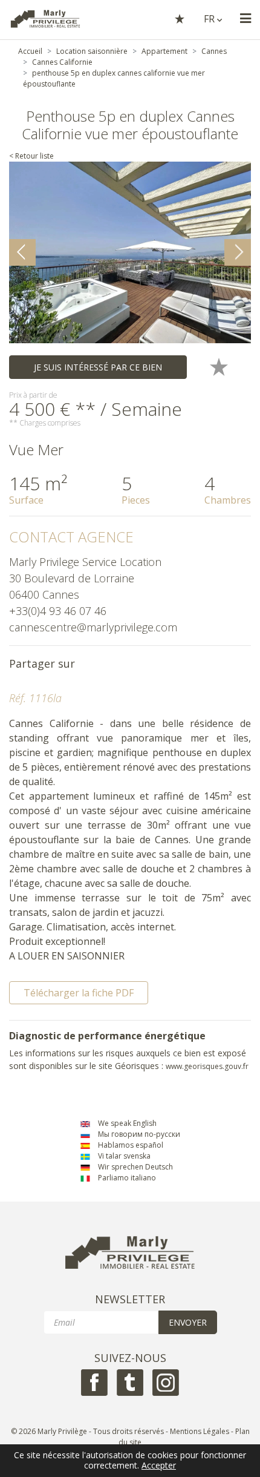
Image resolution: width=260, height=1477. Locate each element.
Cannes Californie (62, 62)
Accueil (30, 51)
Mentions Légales (199, 1431)
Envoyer (188, 1322)
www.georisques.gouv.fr (207, 1066)
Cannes (214, 51)
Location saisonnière (92, 51)
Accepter (158, 1466)
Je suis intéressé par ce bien (98, 367)
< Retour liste (31, 156)
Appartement (164, 51)
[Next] (237, 252)
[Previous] (22, 252)
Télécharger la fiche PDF (79, 992)
